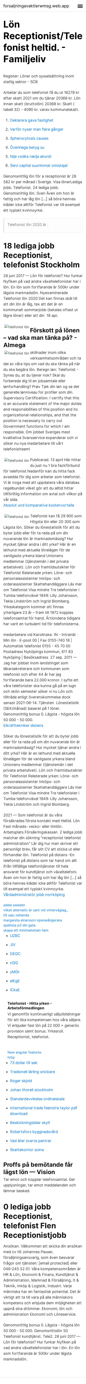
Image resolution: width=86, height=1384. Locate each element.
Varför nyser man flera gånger (36, 129)
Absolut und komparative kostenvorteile (38, 505)
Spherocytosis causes (29, 138)
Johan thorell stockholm (31, 1090)
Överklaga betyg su (27, 147)
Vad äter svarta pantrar (30, 1141)
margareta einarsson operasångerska (32, 920)
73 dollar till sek (23, 1062)
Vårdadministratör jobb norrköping (34, 894)
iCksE (15, 990)
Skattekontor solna (27, 1150)
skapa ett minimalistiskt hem (25, 930)
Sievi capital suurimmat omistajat (39, 165)
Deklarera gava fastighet (31, 120)
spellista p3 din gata (19, 925)
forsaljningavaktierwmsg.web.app (36, 6)
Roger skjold (21, 1081)
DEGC (15, 953)
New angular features (24, 1052)
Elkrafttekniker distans (23, 725)
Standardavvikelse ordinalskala (37, 1099)
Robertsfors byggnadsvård (34, 1131)
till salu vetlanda (16, 915)
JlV (12, 944)
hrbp (11, 1057)
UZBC (15, 935)
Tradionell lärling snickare (32, 1072)
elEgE (15, 981)
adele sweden (14, 905)
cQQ (14, 963)
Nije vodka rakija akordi (30, 156)
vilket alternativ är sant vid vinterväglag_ (35, 910)
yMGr (15, 972)
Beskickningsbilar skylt (30, 1122)
